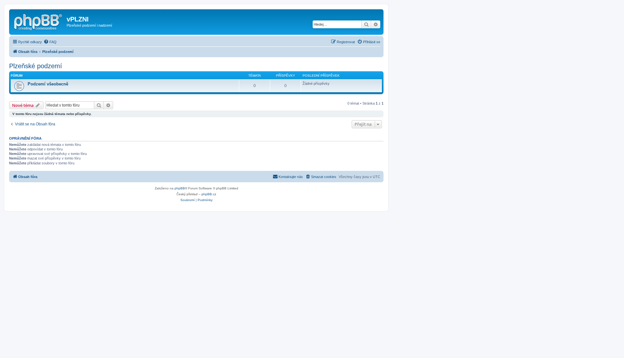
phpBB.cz (209, 194)
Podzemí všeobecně (48, 84)
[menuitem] (50, 42)
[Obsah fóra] (39, 21)
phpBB (180, 188)
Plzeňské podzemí (35, 66)
